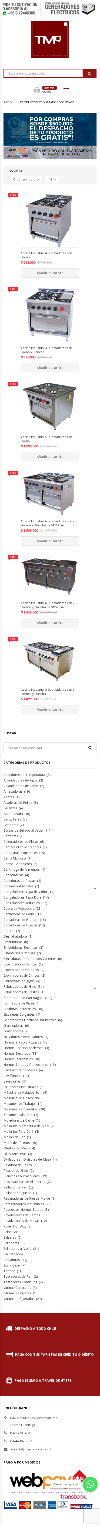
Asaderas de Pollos (17, 802)
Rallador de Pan (15, 1187)
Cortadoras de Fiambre (20, 919)
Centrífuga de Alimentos (21, 869)
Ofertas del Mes (15, 1148)
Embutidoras (13, 942)
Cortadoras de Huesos (20, 925)
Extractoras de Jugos (19, 981)
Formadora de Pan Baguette (25, 997)
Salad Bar (10, 1232)
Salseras (9, 1237)
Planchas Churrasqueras (21, 1176)
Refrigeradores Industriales (23, 1204)
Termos (9, 1271)
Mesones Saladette (18, 1115)
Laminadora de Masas (20, 1070)
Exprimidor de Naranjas (21, 970)
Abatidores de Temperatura (24, 774)
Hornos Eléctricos (16, 1053)
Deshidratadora (15, 936)
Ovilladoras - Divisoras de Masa (27, 1159)
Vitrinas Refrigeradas (18, 1298)
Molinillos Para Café (18, 1131)
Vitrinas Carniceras (17, 1287)
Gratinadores (13, 1031)
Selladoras (11, 1243)
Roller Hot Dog (14, 1226)
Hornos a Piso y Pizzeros (22, 1042)
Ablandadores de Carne (21, 786)
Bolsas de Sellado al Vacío (23, 830)
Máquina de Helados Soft (22, 1092)
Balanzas (10, 808)
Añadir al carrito (50, 273)
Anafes (8, 797)
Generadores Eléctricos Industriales (30, 1020)
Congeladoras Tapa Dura (22, 897)
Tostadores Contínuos (20, 1282)
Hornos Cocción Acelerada (23, 1048)
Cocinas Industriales (18, 886)
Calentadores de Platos (21, 841)
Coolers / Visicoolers (18, 908)
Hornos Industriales (18, 1059)
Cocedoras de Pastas (19, 880)
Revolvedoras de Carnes (21, 1215)
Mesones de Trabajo (19, 1103)
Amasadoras (13, 791)
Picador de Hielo (15, 1170)
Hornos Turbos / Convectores (25, 1064)
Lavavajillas (12, 1081)
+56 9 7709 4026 (20, 1433)
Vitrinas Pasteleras (17, 1293)
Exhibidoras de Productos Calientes (30, 958)
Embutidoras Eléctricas (20, 947)
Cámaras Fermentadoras (22, 847)
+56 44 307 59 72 (21, 1441)
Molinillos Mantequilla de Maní (26, 1126)
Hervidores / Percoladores (23, 1036)
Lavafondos (12, 1075)
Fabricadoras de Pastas (21, 992)
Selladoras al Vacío (17, 1248)
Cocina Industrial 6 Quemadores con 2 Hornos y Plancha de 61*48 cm (47, 605)
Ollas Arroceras (15, 1154)
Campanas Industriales (20, 852)
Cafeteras (10, 836)
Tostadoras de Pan (17, 1276)
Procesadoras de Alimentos (24, 1181)
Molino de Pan (14, 1137)
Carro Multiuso (14, 858)
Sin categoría (13, 1254)
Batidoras (10, 825)
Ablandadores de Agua (20, 780)
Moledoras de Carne (18, 1120)
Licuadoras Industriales (20, 1087)
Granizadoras (13, 1025)
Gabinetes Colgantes (19, 1014)
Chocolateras (13, 875)
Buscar (89, 73)
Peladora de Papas (17, 1165)
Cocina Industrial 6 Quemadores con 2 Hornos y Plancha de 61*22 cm (47, 523)
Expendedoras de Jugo (20, 964)
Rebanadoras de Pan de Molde (26, 1198)
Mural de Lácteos (16, 1142)
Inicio (7, 102)
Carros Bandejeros (17, 864)
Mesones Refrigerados (20, 1109)
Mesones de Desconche (21, 1098)
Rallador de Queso (17, 1193)
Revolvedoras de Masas (21, 1220)
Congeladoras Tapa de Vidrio (25, 891)
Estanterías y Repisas (19, 953)
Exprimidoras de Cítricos (21, 975)
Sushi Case (11, 1265)
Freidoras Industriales (19, 1009)
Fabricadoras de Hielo (19, 986)
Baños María (13, 813)
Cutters (8, 931)
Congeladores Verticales (21, 903)
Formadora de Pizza (18, 1003)
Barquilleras (12, 819)
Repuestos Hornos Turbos (23, 1209)
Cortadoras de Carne (19, 914)
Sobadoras (11, 1259)
